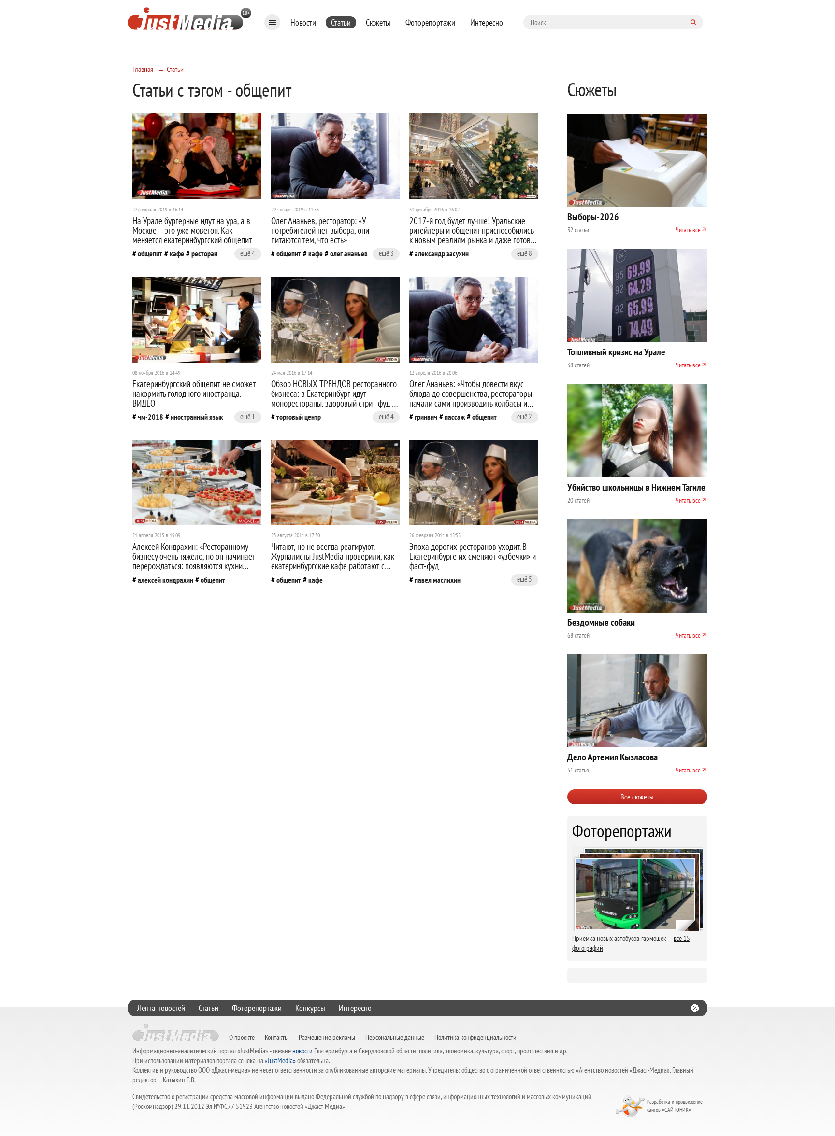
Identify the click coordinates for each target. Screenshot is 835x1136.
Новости (303, 22)
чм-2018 (150, 416)
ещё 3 (386, 253)
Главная (142, 69)
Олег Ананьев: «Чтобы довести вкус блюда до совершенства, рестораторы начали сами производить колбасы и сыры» (470, 398)
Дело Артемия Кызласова (612, 757)
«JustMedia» (280, 1060)
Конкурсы (310, 1007)
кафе (177, 253)
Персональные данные (394, 1037)
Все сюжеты (637, 796)
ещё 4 (247, 253)
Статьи (341, 22)
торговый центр (298, 416)
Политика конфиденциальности (475, 1037)
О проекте (242, 1037)
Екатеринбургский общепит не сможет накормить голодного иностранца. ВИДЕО (194, 393)
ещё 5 (524, 579)
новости (302, 1050)
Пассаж (455, 416)
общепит (150, 253)
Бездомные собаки (601, 622)
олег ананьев (349, 253)
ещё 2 (524, 416)
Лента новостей (161, 1007)
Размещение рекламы (327, 1037)
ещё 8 (524, 253)
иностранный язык (197, 416)
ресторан (204, 253)
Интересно (486, 22)
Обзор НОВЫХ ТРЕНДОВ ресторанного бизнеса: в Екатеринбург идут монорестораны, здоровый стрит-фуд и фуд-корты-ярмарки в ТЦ (334, 398)
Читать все (688, 229)
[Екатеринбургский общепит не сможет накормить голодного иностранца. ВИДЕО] (196, 320)
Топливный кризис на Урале (616, 352)
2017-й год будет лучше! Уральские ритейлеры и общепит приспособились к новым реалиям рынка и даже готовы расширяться (472, 235)
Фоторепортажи (430, 22)
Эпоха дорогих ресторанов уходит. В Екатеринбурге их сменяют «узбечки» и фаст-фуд (472, 556)
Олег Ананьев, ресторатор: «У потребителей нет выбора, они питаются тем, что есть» (320, 230)
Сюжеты (378, 22)
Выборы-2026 (593, 217)
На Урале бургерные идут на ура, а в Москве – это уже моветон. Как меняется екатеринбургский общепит (192, 230)
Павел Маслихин (438, 580)
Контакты (276, 1037)
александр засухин (442, 253)
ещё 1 (247, 416)
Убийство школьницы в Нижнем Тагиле (636, 487)
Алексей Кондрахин (165, 580)
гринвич (426, 416)
